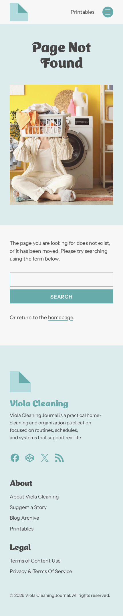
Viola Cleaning (39, 402)
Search (61, 297)
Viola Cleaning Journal (47, 595)
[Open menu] (107, 12)
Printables (82, 12)
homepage (60, 317)
